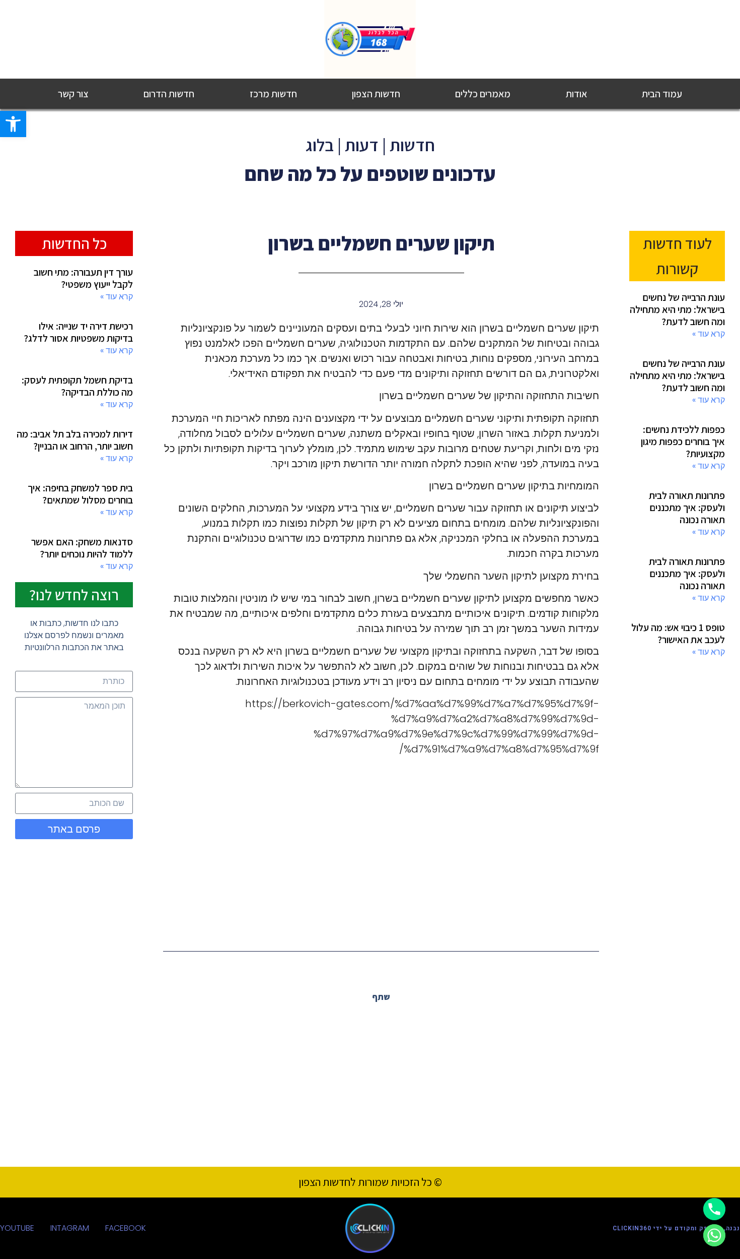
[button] (13, 124)
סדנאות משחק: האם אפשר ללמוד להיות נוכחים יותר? (82, 547)
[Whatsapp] (714, 1235)
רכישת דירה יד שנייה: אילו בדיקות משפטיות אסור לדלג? (78, 332)
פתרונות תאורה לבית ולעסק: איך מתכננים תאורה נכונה (687, 507)
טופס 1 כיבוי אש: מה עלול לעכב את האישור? (678, 633)
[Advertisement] (381, 844)
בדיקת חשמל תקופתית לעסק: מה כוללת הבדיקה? (77, 386)
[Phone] (714, 1209)
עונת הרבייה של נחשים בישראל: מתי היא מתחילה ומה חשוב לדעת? (677, 309)
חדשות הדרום (168, 93)
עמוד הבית (662, 93)
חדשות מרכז (273, 93)
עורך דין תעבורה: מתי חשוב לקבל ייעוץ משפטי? (83, 278)
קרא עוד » (708, 334)
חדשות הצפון (376, 93)
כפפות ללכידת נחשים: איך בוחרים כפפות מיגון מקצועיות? (683, 441)
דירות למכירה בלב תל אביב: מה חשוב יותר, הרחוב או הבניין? (75, 440)
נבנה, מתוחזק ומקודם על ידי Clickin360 (676, 1228)
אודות (576, 93)
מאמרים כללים (482, 93)
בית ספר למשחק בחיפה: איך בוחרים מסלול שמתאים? (80, 494)
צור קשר (73, 93)
